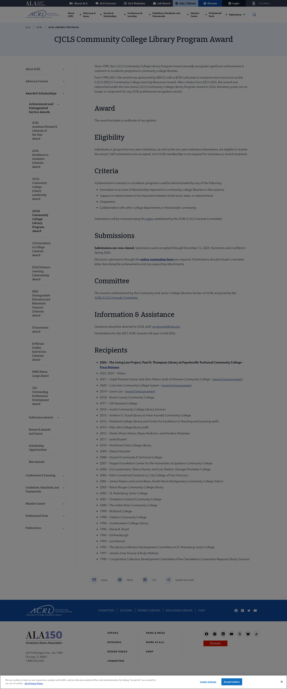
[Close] (281, 681)
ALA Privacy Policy (34, 683)
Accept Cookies (232, 681)
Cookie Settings (208, 681)
